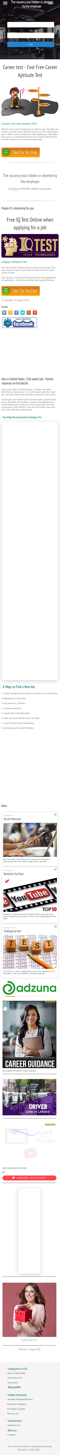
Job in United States (16, 1373)
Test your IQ (12, 1413)
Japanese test (13, 1425)
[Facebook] (16, 312)
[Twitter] (23, 312)
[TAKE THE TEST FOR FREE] (20, 157)
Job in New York (14, 1378)
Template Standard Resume (20, 1399)
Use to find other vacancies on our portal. (30, 188)
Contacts (11, 1435)
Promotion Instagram (16, 1404)
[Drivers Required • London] (29, 1097)
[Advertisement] (30, 351)
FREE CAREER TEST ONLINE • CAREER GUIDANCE (19, 1071)
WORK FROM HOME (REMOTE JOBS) (15, 1168)
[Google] (29, 312)
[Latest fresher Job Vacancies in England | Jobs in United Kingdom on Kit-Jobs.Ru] (29, 994)
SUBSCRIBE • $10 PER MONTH (31, 1178)
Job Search (12, 1382)
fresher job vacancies (18, 404)
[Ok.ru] (10, 312)
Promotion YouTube (16, 1409)
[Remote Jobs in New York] (14, 1388)
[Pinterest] (35, 312)
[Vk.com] (4, 312)
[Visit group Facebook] (19, 322)
